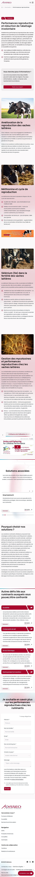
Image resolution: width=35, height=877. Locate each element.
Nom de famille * (9, 728)
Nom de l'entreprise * (10, 744)
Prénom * (7, 719)
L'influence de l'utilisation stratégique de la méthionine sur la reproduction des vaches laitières (20, 434)
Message (7, 760)
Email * (6, 736)
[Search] (30, 2)
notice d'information (17, 779)
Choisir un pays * (9, 752)
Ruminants (8, 7)
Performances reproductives (21, 7)
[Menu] (33, 3)
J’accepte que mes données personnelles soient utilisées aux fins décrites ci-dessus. (17, 784)
